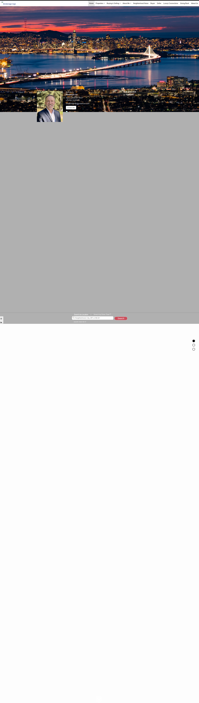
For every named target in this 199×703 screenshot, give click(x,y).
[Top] (193, 341)
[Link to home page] (10, 3)
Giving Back (184, 3)
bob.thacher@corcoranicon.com (77, 103)
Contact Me (71, 107)
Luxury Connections (170, 3)
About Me (127, 4)
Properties (101, 4)
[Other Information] (193, 349)
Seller (159, 3)
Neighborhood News (140, 3)
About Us (194, 3)
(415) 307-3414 (76, 98)
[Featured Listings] (193, 345)
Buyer (152, 3)
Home (91, 3)
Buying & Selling (114, 4)
